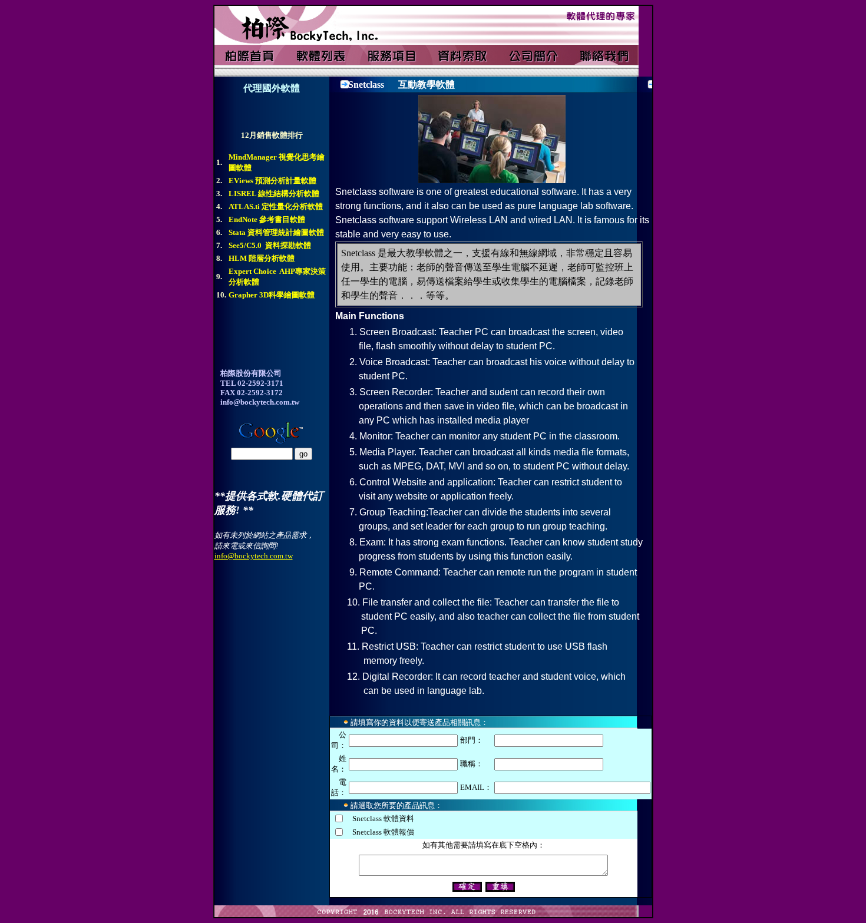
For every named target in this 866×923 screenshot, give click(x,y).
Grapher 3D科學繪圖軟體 (272, 294)
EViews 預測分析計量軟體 (272, 180)
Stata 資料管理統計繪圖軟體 (276, 232)
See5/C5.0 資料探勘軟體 (270, 245)
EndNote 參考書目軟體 (267, 219)
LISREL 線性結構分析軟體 (274, 193)
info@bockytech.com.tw (253, 555)
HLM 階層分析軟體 (262, 258)
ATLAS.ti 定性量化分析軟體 (276, 206)
